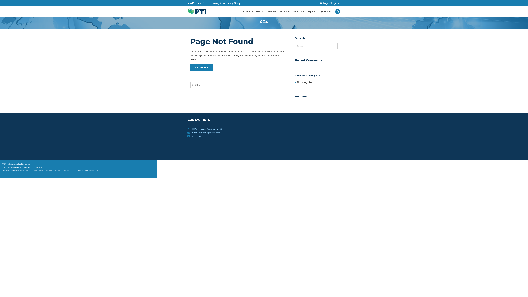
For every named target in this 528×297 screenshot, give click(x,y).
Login (326, 3)
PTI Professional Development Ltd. (206, 129)
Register (335, 3)
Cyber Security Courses (278, 11)
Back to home (201, 68)
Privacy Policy (13, 167)
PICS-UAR (26, 167)
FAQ (3, 167)
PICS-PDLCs (37, 167)
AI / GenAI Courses (251, 11)
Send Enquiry (197, 136)
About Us (298, 11)
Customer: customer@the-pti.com (205, 133)
